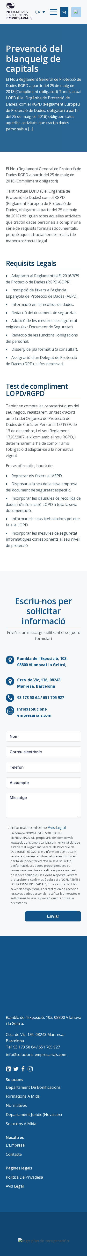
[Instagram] (30, 1069)
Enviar (53, 916)
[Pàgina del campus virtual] (64, 12)
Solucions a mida (21, 1123)
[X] (16, 1069)
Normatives (16, 1105)
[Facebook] (23, 1069)
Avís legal (15, 1186)
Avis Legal (57, 827)
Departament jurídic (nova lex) (34, 1114)
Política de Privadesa (24, 1177)
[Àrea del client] (76, 12)
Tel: (33, 1047)
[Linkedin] (9, 1069)
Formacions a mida (23, 1096)
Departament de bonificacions (33, 1087)
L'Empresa (15, 1145)
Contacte (14, 1154)
